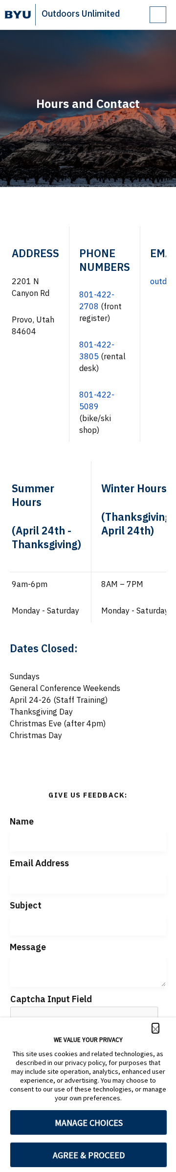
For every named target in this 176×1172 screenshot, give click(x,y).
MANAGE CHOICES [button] (89, 1122)
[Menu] (158, 14)
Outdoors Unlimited (81, 13)
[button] (155, 1028)
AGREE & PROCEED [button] (89, 1155)
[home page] (17, 15)
